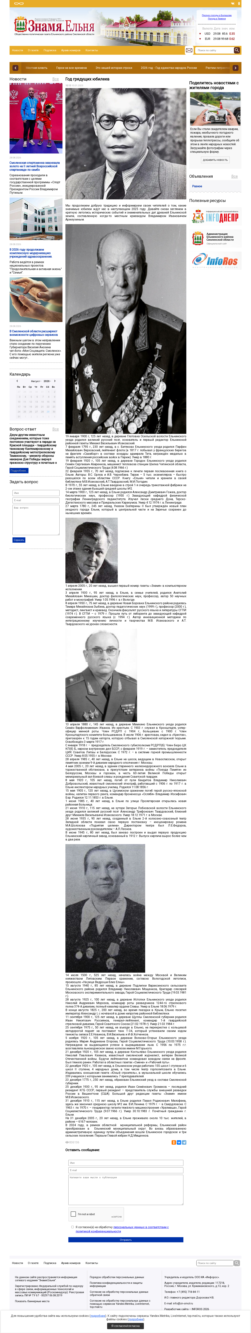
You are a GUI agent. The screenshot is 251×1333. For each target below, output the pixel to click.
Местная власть (36, 68)
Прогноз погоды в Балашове (217, 15)
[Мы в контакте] (232, 3)
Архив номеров (70, 50)
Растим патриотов (218, 68)
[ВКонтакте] (179, 1142)
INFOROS (197, 1309)
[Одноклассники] (174, 1142)
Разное (197, 186)
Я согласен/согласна (125, 1325)
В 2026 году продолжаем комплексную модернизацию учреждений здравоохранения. (31, 253)
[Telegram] (184, 1142)
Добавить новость (215, 160)
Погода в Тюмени (217, 18)
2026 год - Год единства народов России (169, 68)
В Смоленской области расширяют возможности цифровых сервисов (34, 333)
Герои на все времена (71, 68)
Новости (17, 50)
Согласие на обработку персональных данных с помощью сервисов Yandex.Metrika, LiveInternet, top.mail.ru (120, 1304)
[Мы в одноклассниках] (239, 3)
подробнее (97, 1316)
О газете (33, 50)
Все (55, 79)
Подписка (50, 50)
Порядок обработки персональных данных (117, 1277)
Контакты (91, 50)
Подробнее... (19, 470)
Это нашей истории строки (114, 68)
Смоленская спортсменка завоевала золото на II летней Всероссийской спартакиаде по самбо (35, 166)
